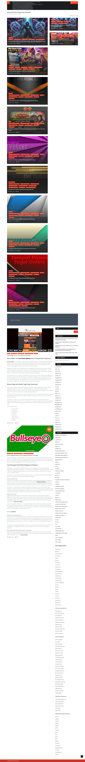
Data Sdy (57, 558)
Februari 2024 (58, 373)
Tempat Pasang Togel (59, 531)
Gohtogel (57, 468)
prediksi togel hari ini (60, 509)
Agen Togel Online (59, 444)
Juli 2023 (57, 387)
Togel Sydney (58, 542)
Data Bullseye (57, 549)
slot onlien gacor (28, 96)
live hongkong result (60, 491)
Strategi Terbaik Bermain (59, 671)
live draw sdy (21, 353)
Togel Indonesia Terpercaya (60, 682)
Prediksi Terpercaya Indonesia (60, 699)
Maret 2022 (57, 422)
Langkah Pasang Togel (59, 691)
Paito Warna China (58, 574)
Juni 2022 (57, 416)
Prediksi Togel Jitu (59, 511)
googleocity (13, 511)
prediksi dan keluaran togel (61, 502)
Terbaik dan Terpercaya (59, 666)
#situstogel (53, 38)
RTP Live (57, 520)
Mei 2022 (57, 418)
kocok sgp (57, 594)
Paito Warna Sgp (58, 580)
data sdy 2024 (58, 600)
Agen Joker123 (58, 440)
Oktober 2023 (58, 382)
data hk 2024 (57, 598)
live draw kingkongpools (59, 582)
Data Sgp (57, 560)
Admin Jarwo (58, 437)
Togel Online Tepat (58, 688)
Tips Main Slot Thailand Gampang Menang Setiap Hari (21, 189)
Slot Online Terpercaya (59, 620)
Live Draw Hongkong (59, 486)
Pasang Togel (58, 500)
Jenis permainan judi (59, 651)
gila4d (56, 732)
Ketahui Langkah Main (59, 686)
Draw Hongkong (58, 460)
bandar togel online (25, 95)
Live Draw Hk (57, 565)
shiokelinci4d (57, 745)
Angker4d (57, 446)
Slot (10, 121)
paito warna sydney (18, 501)
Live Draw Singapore (59, 488)
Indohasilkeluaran (59, 471)
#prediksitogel (64, 36)
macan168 (57, 743)
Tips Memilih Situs (58, 664)
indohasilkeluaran (35, 95)
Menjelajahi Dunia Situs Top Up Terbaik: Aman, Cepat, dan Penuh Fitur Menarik (63, 26)
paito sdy (57, 585)
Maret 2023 (57, 396)
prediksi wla (58, 517)
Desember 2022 (58, 402)
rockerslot (57, 750)
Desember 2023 (58, 378)
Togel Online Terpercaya (59, 618)
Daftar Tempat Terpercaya (60, 646)
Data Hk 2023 (57, 556)
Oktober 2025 (58, 367)
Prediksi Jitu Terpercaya (59, 706)
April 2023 (57, 393)
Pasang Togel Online (13, 96)
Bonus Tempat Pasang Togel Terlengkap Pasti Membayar (21, 219)
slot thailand (22, 187)
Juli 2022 (57, 413)
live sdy (35, 353)
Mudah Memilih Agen (59, 684)
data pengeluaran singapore (61, 457)
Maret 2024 (57, 371)
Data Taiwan (57, 562)
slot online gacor (32, 185)
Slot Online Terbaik (58, 631)
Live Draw (57, 484)
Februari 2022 (58, 424)
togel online (11, 98)
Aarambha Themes (15, 761)
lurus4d (53, 19)
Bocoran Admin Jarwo (59, 633)
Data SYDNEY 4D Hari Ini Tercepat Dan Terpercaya (19, 355)
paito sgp (57, 587)
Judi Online (57, 473)
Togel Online (14, 353)
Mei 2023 (57, 391)
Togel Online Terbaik (58, 677)
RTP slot (57, 522)
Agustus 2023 (58, 384)
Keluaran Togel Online (59, 704)
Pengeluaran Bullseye (28, 453)
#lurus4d (53, 21)
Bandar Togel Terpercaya (59, 613)
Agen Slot (57, 442)
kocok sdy (57, 596)
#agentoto (60, 34)
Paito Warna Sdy (58, 578)
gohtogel (56, 741)
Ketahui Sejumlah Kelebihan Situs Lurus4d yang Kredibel (62, 40)
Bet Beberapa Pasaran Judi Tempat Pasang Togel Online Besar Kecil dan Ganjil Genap (26, 129)
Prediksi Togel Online (60, 515)
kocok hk (56, 591)
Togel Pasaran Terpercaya (60, 622)
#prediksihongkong (55, 36)
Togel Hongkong (58, 537)
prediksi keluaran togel (60, 504)
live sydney (57, 493)
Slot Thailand (12, 182)
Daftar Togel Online (58, 659)
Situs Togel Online (58, 615)
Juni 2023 (57, 389)
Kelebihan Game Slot (59, 653)
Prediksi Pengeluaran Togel (61, 506)
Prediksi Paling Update (59, 701)
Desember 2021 (58, 429)
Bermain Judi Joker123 (59, 673)
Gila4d (56, 466)
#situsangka (71, 36)
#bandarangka (67, 34)
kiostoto (56, 716)
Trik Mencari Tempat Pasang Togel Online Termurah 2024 (21, 308)
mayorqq (56, 730)
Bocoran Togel (57, 710)
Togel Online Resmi (58, 626)
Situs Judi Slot (57, 642)
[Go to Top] (82, 756)
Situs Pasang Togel (58, 644)
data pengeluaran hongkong (61, 455)
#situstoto (60, 38)
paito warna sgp (24, 535)
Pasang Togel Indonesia (59, 679)
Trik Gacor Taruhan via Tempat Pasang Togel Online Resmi (22, 160)
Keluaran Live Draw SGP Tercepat (62, 480)
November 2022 (58, 404)
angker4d (57, 719)
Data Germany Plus (58, 554)
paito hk (56, 589)
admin (61, 28)
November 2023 (58, 380)
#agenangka (53, 34)
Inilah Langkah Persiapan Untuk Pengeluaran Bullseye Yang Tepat (22, 455)
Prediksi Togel (57, 708)
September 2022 (58, 409)
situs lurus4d (54, 23)
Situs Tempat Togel (58, 639)
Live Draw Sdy (57, 567)
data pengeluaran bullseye (61, 453)
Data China (57, 551)
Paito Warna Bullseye (59, 571)
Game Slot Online (58, 648)
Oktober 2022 (58, 407)
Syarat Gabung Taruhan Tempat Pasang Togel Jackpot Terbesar (23, 101)
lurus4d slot (67, 21)
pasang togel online (58, 748)
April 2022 (57, 420)
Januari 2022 (58, 427)
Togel (8, 353)
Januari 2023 (58, 400)
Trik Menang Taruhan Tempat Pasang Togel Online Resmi (21, 278)
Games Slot (57, 464)
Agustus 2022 (58, 411)
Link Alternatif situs (58, 662)
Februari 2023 (58, 398)
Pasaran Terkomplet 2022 (60, 629)
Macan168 (57, 497)
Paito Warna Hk (58, 576)
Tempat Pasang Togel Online (14, 305)
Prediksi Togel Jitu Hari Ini (61, 513)
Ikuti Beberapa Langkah (59, 657)
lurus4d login (60, 21)
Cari (58, 328)
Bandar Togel (58, 448)
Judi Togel (57, 477)
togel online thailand (30, 187)
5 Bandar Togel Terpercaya (61, 435)
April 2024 (57, 369)
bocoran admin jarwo (60, 451)
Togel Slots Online (58, 624)
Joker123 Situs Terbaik (59, 668)
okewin (56, 754)
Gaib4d (56, 462)
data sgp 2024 (58, 602)
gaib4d (56, 728)
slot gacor (21, 96)
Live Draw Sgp (57, 569)
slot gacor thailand (23, 185)
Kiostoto (11, 93)
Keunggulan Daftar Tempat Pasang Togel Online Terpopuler (22, 249)
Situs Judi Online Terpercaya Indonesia (19, 12)
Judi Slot (57, 475)
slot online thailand (13, 187)
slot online (36, 96)
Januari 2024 (58, 376)
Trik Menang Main (58, 693)
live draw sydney (29, 353)
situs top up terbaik (63, 23)
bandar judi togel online (14, 95)
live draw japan (58, 605)
